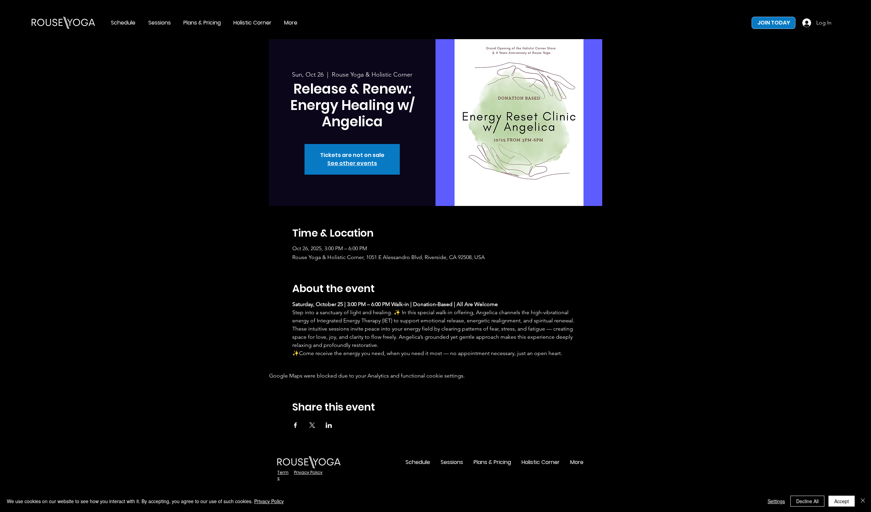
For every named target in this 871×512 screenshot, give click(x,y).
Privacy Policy (269, 501)
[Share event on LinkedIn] (329, 425)
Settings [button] (776, 501)
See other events (352, 163)
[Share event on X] (312, 425)
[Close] (863, 501)
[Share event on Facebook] (295, 425)
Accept (841, 501)
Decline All (807, 501)
